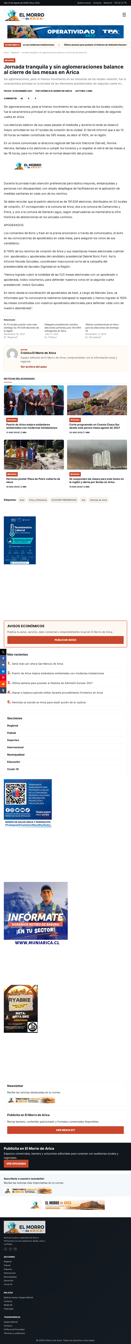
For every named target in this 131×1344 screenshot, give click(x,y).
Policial (11, 732)
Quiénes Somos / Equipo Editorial (18, 1297)
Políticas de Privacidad (14, 1329)
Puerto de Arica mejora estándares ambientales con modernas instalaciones (58, 673)
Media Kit (108, 3)
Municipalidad (15, 754)
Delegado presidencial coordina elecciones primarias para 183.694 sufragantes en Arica (63, 327)
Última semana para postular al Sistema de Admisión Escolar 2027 (89, 44)
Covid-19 (13, 769)
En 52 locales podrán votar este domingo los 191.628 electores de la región (21, 327)
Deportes (13, 740)
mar (83, 500)
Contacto (97, 3)
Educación (13, 761)
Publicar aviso (65, 639)
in (22, 98)
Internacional (15, 747)
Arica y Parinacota (38, 500)
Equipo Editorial (11, 1322)
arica (22, 500)
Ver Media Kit (65, 1130)
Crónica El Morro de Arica (56, 91)
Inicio (6, 52)
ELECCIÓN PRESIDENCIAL (64, 500)
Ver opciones (16, 1163)
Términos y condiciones (14, 1333)
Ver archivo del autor (34, 366)
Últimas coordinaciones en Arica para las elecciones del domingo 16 (102, 327)
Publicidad (8, 1309)
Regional (15, 52)
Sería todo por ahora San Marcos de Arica (37, 663)
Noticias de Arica (98, 500)
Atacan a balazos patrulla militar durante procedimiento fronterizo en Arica (57, 692)
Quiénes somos (84, 3)
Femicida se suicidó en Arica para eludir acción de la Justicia (49, 702)
